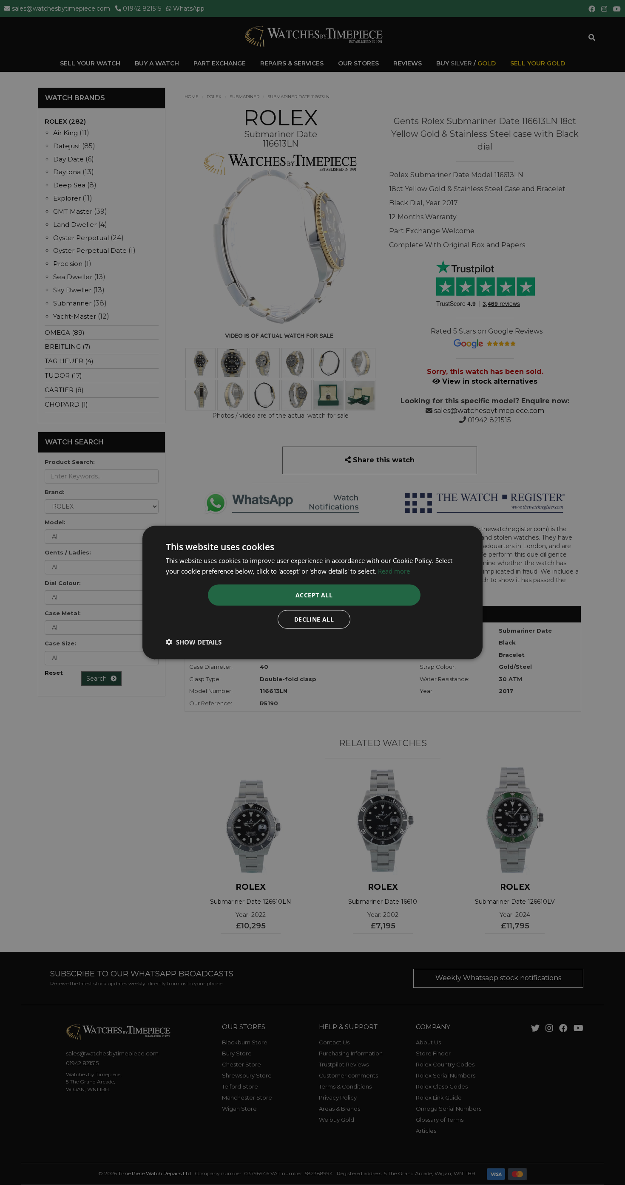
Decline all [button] (314, 619)
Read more (394, 570)
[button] (194, 642)
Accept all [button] (313, 595)
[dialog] (312, 592)
